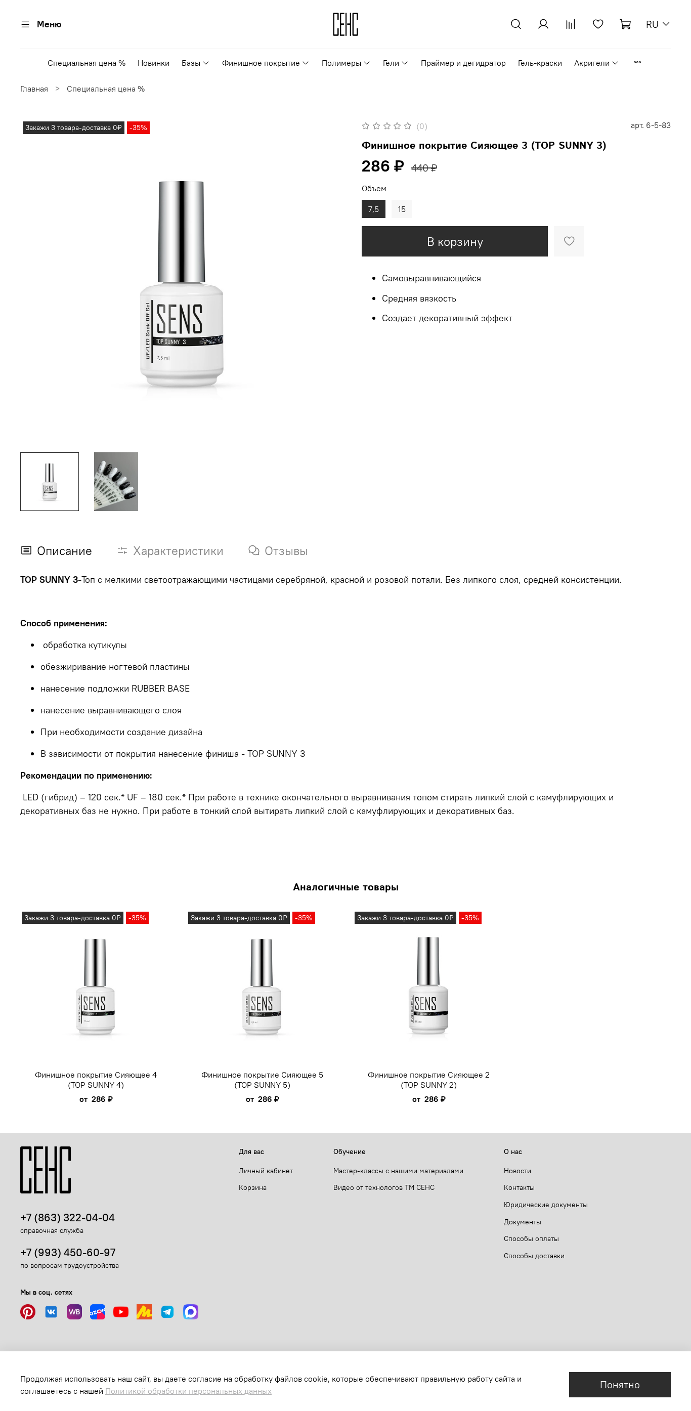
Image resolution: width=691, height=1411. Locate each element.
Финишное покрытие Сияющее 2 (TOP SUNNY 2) (429, 1080)
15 (402, 209)
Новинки (153, 63)
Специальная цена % (86, 63)
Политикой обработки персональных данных (188, 1391)
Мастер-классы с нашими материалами (398, 1170)
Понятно (620, 1384)
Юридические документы (546, 1204)
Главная (34, 88)
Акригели (592, 63)
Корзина (253, 1187)
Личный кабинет (266, 1170)
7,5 (373, 209)
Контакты (519, 1187)
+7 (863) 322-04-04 (67, 1217)
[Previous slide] (36, 282)
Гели (391, 63)
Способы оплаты (531, 1238)
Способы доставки (534, 1255)
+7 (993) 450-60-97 (67, 1252)
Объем (374, 188)
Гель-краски (540, 63)
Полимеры (341, 63)
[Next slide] (329, 282)
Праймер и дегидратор (463, 63)
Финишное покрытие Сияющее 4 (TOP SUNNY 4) (96, 1080)
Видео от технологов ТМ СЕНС (384, 1187)
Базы (191, 63)
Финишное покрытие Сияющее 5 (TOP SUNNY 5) (262, 1080)
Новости (517, 1170)
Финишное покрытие (261, 63)
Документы (522, 1221)
